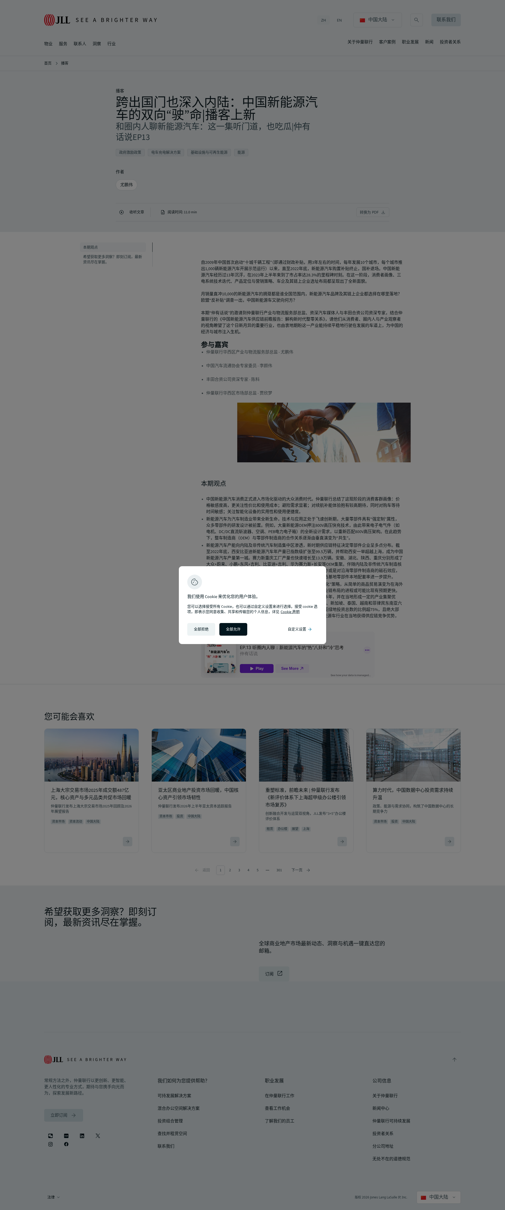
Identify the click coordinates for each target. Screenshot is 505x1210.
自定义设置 (300, 629)
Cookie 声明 (290, 612)
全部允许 (233, 629)
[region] (252, 605)
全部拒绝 (201, 629)
